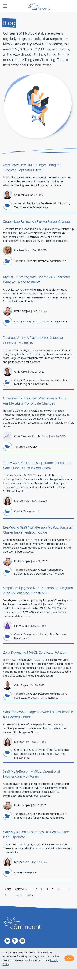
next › (19, 895)
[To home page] (22, 922)
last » (30, 895)
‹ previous (21, 889)
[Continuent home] (38, 6)
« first (8, 889)
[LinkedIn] (7, 941)
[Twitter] (15, 941)
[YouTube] (22, 941)
